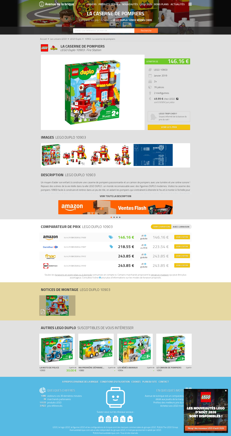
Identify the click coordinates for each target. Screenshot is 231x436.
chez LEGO (164, 99)
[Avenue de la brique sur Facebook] (101, 418)
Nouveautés (130, 4)
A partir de (152, 61)
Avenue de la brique (56, 4)
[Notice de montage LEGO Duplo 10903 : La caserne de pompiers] (57, 305)
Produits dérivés (109, 4)
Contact (164, 382)
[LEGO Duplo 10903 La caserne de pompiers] (51, 165)
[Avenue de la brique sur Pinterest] (115, 418)
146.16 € (178, 61)
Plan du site (149, 382)
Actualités (178, 4)
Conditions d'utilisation (115, 382)
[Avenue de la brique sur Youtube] (130, 418)
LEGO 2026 (146, 4)
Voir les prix (169, 127)
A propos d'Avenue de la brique (80, 382)
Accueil (43, 39)
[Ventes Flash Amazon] (115, 207)
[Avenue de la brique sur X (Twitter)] (122, 418)
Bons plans (161, 4)
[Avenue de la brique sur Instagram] (108, 418)
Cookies (136, 382)
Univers (91, 4)
